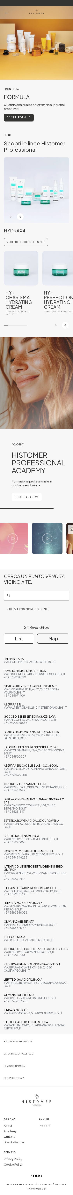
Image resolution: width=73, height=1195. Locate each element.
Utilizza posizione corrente (28, 609)
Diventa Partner (14, 1142)
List (19, 638)
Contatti (10, 1136)
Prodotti (45, 1125)
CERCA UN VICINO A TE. (34, 579)
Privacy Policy (13, 1159)
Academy (10, 1131)
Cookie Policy (13, 1164)
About (8, 1125)
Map (53, 638)
